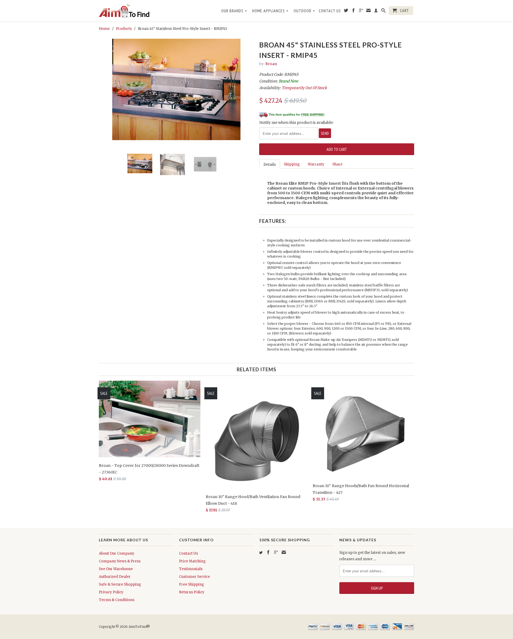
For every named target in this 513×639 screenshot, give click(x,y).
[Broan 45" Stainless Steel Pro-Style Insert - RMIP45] (176, 89)
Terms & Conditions (116, 600)
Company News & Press (120, 561)
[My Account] (376, 11)
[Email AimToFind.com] (284, 552)
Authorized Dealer (115, 576)
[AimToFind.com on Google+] (361, 11)
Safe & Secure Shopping (120, 584)
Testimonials (191, 569)
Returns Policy (191, 592)
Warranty (316, 164)
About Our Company (116, 553)
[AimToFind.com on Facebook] (353, 11)
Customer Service (194, 576)
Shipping (292, 164)
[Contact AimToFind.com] (368, 11)
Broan (271, 63)
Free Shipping (191, 584)
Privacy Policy (111, 592)
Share (337, 164)
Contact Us (330, 10)
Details (269, 164)
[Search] (383, 11)
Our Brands (234, 10)
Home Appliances (270, 10)
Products (124, 28)
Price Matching (192, 561)
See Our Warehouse (116, 569)
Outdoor (304, 10)
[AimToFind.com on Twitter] (346, 11)
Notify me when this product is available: (296, 122)
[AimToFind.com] (136, 11)
